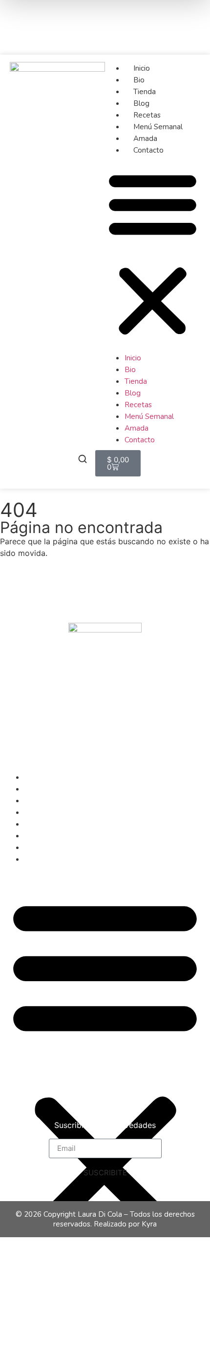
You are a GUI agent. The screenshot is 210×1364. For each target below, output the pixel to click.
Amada (145, 138)
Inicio (141, 68)
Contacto (148, 150)
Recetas (147, 115)
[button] (152, 254)
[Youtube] (184, 39)
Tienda (144, 92)
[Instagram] (184, 12)
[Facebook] (148, 12)
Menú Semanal (158, 127)
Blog (141, 103)
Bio (139, 80)
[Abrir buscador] (82, 460)
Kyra (149, 1224)
